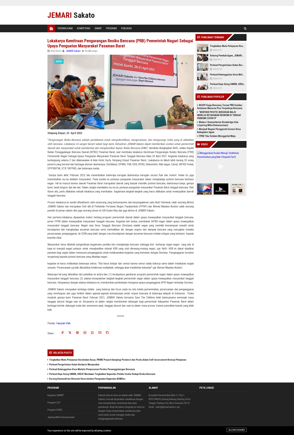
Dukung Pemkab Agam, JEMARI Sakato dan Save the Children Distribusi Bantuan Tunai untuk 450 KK (227, 55)
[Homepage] (51, 28)
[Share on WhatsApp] (92, 333)
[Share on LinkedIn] (85, 333)
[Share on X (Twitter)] (70, 333)
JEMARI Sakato (73, 51)
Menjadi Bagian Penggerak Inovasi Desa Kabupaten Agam (219, 131)
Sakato (71, 15)
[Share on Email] (100, 333)
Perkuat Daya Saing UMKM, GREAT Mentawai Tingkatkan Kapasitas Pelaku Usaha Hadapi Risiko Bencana (102, 374)
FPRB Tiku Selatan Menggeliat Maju (217, 136)
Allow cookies (236, 430)
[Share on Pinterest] (77, 333)
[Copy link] (107, 333)
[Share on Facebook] (62, 333)
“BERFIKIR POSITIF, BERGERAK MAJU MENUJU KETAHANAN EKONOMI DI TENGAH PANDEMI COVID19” (219, 115)
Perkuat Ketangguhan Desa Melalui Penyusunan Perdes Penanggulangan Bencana (92, 369)
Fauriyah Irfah (63, 323)
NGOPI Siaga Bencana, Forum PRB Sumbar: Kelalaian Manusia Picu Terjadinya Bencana (220, 107)
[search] (245, 28)
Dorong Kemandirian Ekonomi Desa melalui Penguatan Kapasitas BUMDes (87, 378)
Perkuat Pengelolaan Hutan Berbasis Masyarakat (74, 364)
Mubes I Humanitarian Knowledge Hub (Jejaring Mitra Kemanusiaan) (217, 124)
